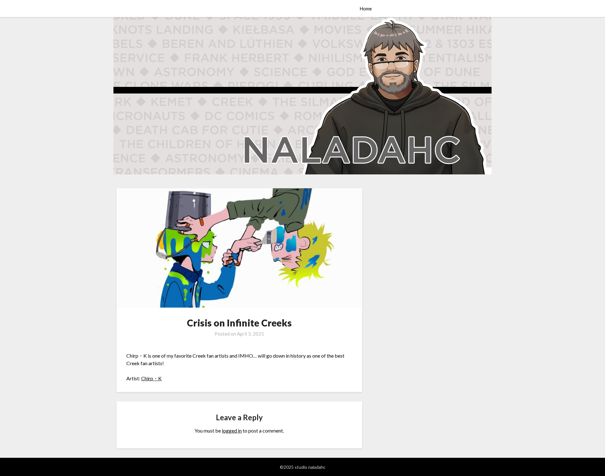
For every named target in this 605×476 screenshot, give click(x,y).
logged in (232, 431)
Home (366, 8)
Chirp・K (151, 378)
